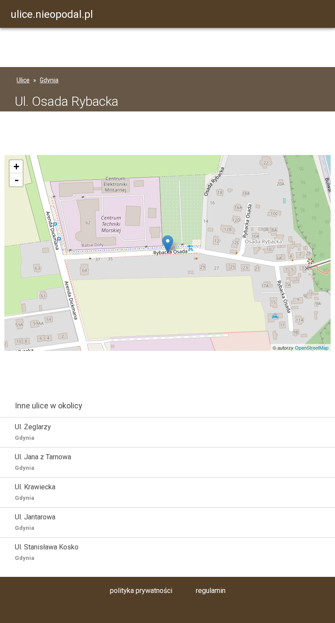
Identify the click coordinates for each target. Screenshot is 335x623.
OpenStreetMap (311, 347)
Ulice (23, 80)
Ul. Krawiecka (35, 492)
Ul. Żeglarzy (33, 432)
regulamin (211, 590)
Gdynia (49, 80)
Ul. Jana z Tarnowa (43, 462)
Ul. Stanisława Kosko (47, 552)
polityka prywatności (141, 590)
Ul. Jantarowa (35, 522)
